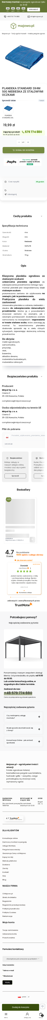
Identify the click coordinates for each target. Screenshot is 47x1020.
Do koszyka (32, 539)
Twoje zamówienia (10, 930)
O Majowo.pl (8, 893)
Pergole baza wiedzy (11, 849)
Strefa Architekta (9, 897)
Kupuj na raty (8, 857)
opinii (29, 555)
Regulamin (7, 901)
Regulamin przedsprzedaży (14, 905)
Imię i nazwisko (8, 965)
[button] (15, 560)
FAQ (4, 876)
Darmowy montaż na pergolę (15, 842)
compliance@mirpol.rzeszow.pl (16, 400)
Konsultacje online (10, 838)
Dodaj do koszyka (25, 150)
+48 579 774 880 (13, 17)
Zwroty (5, 868)
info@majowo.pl (36, 17)
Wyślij (7, 982)
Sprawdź (15, 476)
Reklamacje (7, 916)
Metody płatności (10, 861)
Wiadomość (8, 976)
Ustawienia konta (10, 934)
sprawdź (33, 9)
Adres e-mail (9, 970)
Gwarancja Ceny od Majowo (14, 853)
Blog (4, 880)
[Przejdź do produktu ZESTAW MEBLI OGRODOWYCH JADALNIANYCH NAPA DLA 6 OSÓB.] (20, 513)
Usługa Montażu (9, 846)
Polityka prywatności (11, 909)
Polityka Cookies (9, 912)
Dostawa (6, 864)
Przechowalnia (9, 938)
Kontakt (6, 872)
